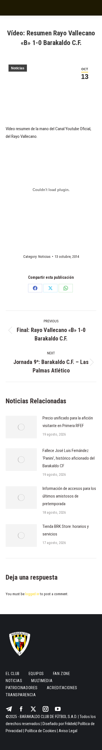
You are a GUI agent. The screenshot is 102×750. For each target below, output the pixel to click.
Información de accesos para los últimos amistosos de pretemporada (69, 496)
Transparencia (21, 695)
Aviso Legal (68, 730)
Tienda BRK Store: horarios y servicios (65, 530)
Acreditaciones (62, 687)
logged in (32, 594)
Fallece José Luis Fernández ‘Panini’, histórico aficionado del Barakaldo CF (68, 458)
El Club (13, 673)
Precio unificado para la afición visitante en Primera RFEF (67, 421)
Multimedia (41, 680)
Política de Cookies (40, 730)
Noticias (17, 68)
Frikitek (70, 723)
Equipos (36, 673)
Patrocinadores (22, 687)
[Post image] (21, 427)
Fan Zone (61, 673)
